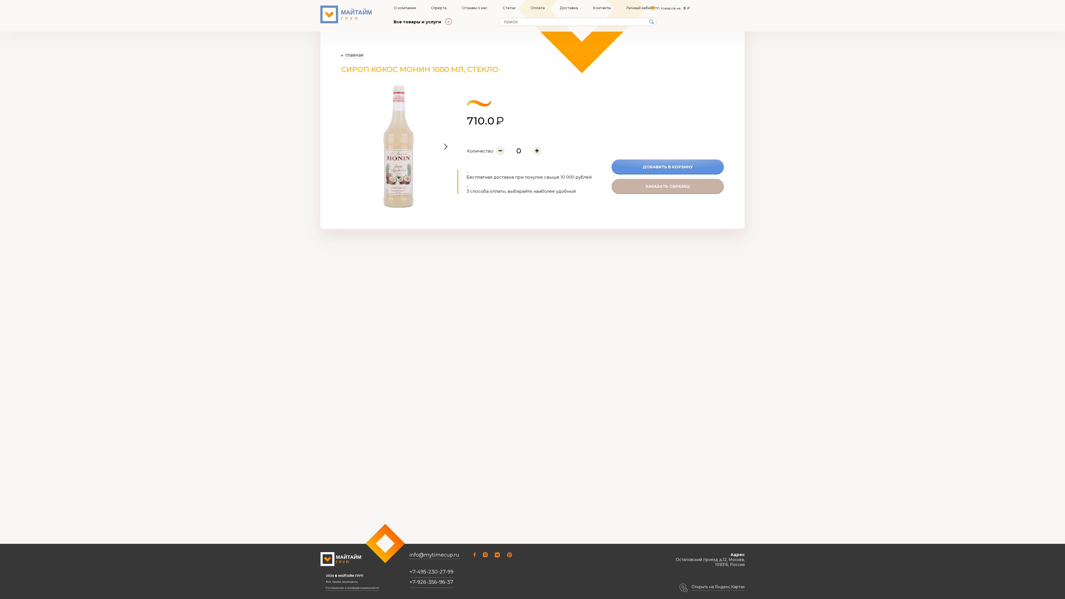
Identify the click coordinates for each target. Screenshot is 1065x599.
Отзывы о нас (475, 8)
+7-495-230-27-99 (431, 572)
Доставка (569, 8)
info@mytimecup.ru (434, 555)
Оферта (439, 8)
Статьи (509, 8)
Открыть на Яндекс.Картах (718, 586)
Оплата (538, 8)
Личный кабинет (641, 8)
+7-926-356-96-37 (431, 582)
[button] (445, 147)
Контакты (602, 8)
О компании (405, 8)
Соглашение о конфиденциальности (352, 588)
